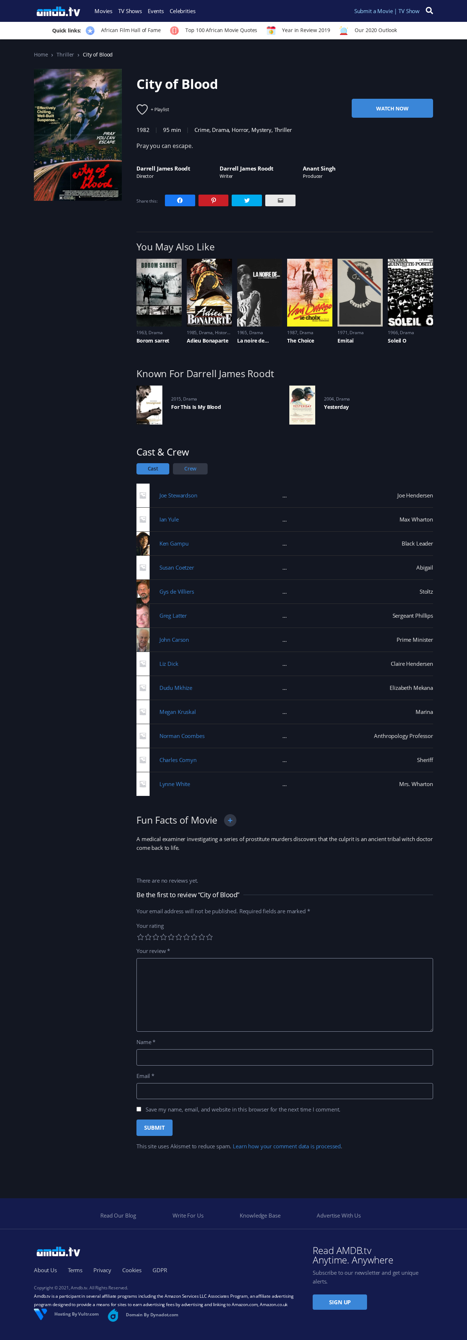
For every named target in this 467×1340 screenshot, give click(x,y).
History (222, 332)
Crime (201, 129)
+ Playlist (160, 109)
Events (156, 11)
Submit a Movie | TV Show (387, 11)
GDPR (160, 1270)
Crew (190, 468)
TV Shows (130, 11)
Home (41, 54)
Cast (153, 468)
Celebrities (182, 11)
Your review (153, 950)
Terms (75, 1270)
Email (145, 1075)
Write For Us (188, 1215)
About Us (45, 1270)
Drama (220, 129)
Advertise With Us (338, 1215)
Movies (103, 11)
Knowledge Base (260, 1215)
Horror (240, 129)
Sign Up (340, 1302)
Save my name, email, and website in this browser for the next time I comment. (243, 1109)
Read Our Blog (118, 1215)
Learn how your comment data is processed (287, 1146)
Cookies (132, 1270)
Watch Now (392, 108)
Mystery (261, 129)
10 (209, 937)
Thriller (65, 54)
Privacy (102, 1270)
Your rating (149, 925)
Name (145, 1042)
